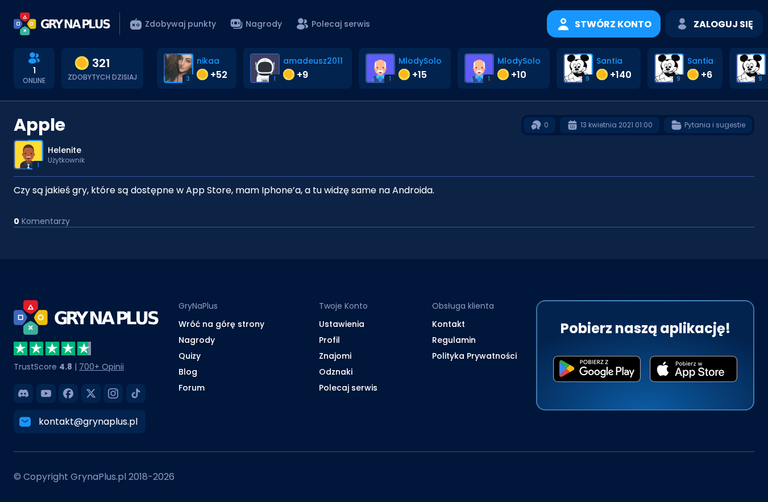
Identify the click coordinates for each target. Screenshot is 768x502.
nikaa (208, 61)
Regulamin (454, 340)
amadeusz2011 (313, 61)
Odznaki (335, 371)
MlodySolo (420, 61)
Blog (187, 371)
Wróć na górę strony (221, 324)
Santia (609, 61)
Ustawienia (341, 324)
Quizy (189, 356)
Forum (191, 387)
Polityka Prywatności (474, 356)
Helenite (64, 150)
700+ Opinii (101, 366)
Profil (329, 340)
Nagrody (196, 340)
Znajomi (335, 356)
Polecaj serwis (348, 387)
